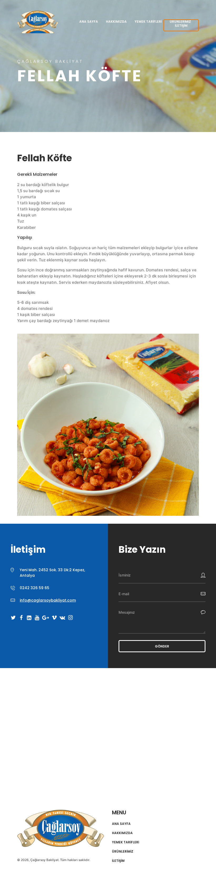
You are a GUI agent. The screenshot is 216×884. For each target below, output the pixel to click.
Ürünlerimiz (122, 851)
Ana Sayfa (88, 21)
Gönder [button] (162, 646)
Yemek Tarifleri (148, 21)
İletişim (181, 25)
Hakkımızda (116, 21)
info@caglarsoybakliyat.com (48, 600)
